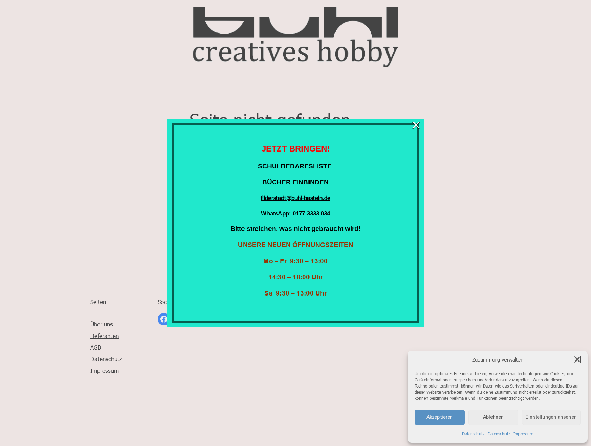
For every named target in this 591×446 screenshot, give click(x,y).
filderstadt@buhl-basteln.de (295, 197)
